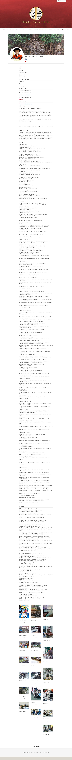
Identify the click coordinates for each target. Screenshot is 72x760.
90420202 (21, 99)
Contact (43, 752)
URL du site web (22, 101)
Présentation (22, 106)
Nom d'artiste (22, 75)
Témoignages (65, 29)
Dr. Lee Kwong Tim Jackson (34, 56)
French (59, 0)
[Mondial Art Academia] (36, 15)
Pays (20, 84)
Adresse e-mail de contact (25, 92)
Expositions (21, 142)
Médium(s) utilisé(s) (23, 88)
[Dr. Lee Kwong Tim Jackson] (17, 54)
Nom (20, 66)
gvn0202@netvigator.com (24, 95)
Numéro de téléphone (26, 97)
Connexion (57, 29)
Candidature (48, 29)
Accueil (5, 29)
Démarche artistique (23, 130)
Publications (22, 506)
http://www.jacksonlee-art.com (25, 104)
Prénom (21, 70)
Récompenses (22, 201)
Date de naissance (25, 79)
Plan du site (47, 752)
